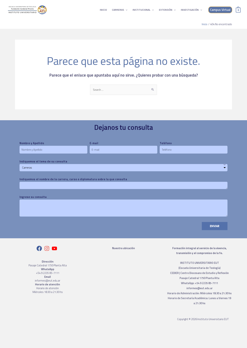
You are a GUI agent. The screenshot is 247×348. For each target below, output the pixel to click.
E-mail (94, 143)
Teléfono (166, 143)
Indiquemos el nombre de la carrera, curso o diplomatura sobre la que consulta (73, 179)
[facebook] (40, 248)
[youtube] (55, 248)
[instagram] (47, 248)
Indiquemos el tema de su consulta (43, 161)
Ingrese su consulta (33, 197)
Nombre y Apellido (32, 143)
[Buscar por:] (123, 90)
